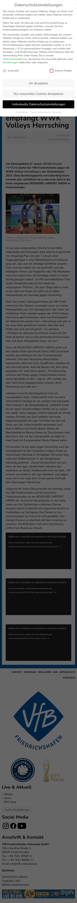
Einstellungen (10, 62)
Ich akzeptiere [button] (38, 83)
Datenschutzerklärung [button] (40, 112)
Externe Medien (63, 70)
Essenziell (13, 70)
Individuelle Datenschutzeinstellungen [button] (38, 104)
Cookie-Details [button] (22, 112)
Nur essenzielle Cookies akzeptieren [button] (38, 94)
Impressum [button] (56, 112)
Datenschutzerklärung (15, 59)
